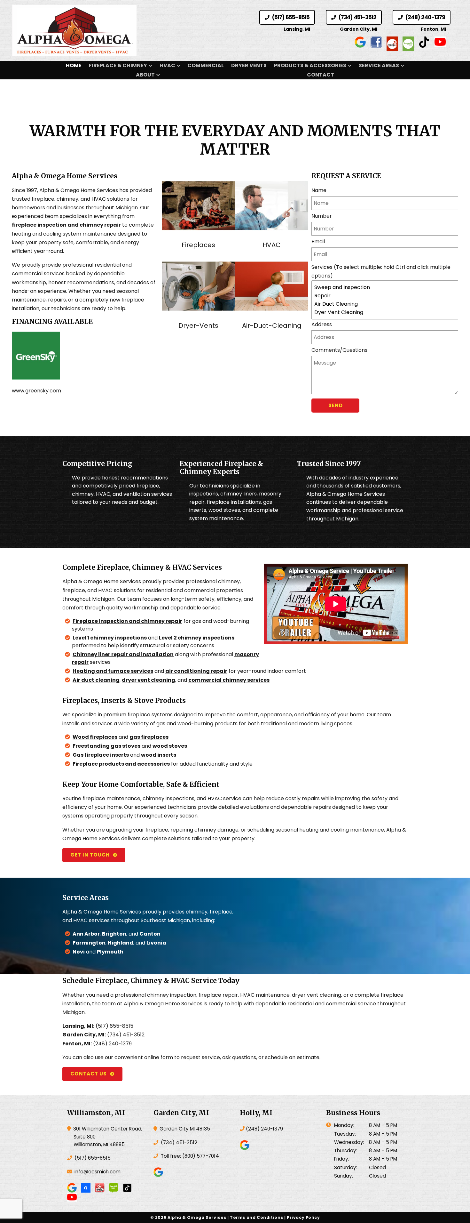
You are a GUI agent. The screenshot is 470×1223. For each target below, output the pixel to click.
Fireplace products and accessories (121, 764)
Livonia (156, 942)
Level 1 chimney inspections (110, 637)
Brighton (114, 933)
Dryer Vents (249, 65)
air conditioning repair (196, 671)
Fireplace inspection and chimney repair (127, 621)
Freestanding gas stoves (106, 746)
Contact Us (88, 1073)
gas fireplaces (148, 737)
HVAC (167, 65)
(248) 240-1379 (424, 17)
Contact (320, 74)
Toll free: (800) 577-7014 (189, 1156)
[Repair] (385, 296)
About (145, 74)
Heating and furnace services (113, 671)
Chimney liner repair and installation (123, 654)
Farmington (89, 942)
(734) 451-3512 (356, 17)
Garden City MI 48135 (184, 1128)
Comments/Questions (339, 350)
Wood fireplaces (95, 737)
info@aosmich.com (97, 1171)
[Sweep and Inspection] (385, 287)
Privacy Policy (303, 1217)
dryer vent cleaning (148, 680)
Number (321, 216)
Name (318, 190)
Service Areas (379, 65)
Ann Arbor (86, 933)
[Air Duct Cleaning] (385, 304)
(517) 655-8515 (290, 17)
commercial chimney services (229, 680)
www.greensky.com (36, 390)
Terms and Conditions (256, 1217)
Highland (120, 942)
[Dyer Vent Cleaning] (385, 312)
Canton (150, 933)
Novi (79, 951)
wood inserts (158, 755)
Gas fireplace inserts (101, 755)
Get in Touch (90, 854)
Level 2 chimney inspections (196, 637)
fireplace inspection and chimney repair (66, 225)
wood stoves (170, 746)
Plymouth (110, 951)
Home (74, 65)
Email (318, 241)
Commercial (205, 65)
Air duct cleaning (96, 680)
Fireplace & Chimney (118, 65)
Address (321, 324)
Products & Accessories (310, 65)
